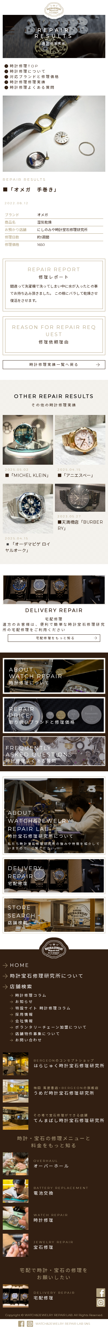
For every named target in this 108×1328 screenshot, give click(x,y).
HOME (19, 965)
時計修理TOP (24, 66)
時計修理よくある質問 (32, 87)
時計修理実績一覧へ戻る (54, 364)
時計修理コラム (31, 995)
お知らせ (24, 1002)
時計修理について (28, 71)
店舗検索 (21, 987)
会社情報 (24, 1021)
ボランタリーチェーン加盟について (51, 1027)
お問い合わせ (28, 1040)
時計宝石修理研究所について (47, 976)
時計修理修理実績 (28, 82)
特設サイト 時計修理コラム (43, 1008)
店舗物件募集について (37, 1034)
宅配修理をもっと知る (55, 638)
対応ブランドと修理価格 (34, 76)
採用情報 (24, 1014)
